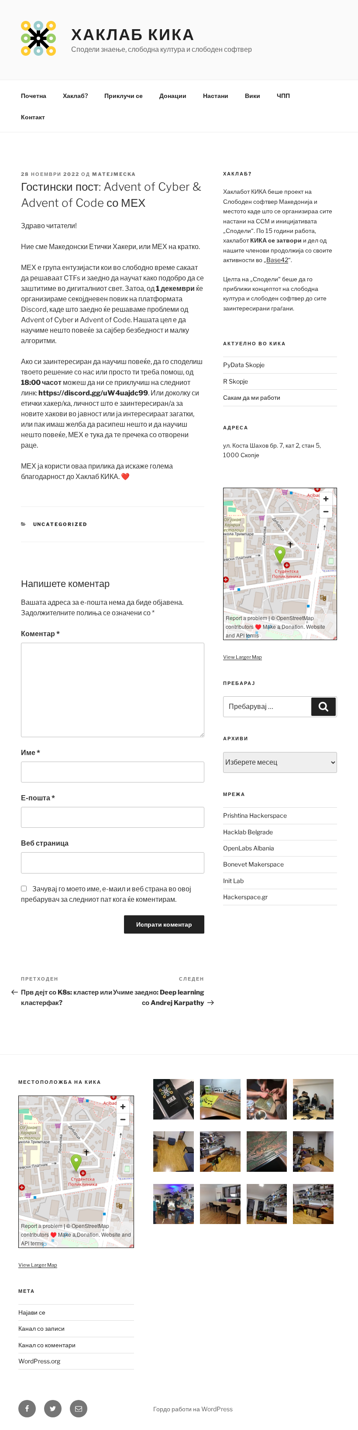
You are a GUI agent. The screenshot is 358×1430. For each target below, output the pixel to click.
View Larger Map (242, 657)
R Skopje (235, 381)
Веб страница (45, 843)
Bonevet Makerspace (253, 864)
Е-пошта (38, 798)
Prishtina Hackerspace (255, 815)
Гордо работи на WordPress (193, 1409)
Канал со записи (41, 1328)
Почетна (33, 95)
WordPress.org (39, 1361)
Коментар (40, 634)
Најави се (31, 1312)
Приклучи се (123, 95)
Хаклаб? (75, 95)
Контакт (33, 117)
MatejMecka (114, 174)
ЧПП (283, 95)
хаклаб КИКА (133, 34)
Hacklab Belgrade (248, 832)
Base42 (277, 259)
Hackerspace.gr (245, 896)
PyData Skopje (244, 364)
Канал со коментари (47, 1345)
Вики (252, 95)
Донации (172, 95)
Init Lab (233, 880)
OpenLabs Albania (248, 848)
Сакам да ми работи (251, 397)
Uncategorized (60, 524)
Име (30, 753)
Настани (215, 95)
